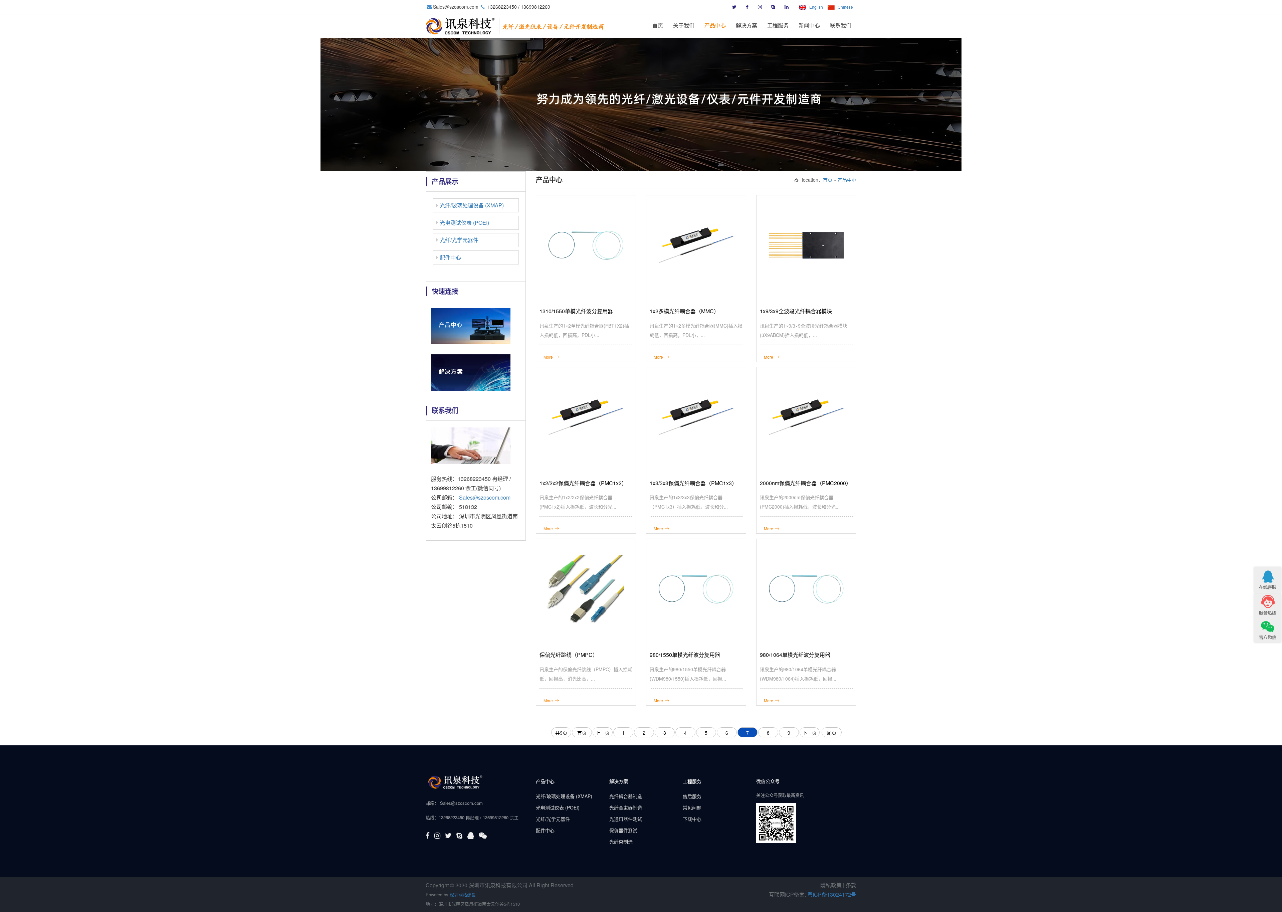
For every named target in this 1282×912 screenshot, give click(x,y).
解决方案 (746, 25)
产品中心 (715, 25)
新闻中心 (809, 25)
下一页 (810, 732)
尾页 (831, 732)
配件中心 (450, 257)
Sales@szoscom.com (455, 6)
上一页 (603, 732)
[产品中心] (470, 325)
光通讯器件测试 (625, 818)
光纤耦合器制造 (625, 796)
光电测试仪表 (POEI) (464, 222)
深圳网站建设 (463, 894)
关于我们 (683, 25)
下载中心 (692, 818)
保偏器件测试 (623, 830)
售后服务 (692, 796)
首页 (657, 25)
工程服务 (778, 25)
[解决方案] (470, 372)
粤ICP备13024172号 (831, 894)
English (816, 7)
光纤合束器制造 (625, 807)
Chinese (845, 7)
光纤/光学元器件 (459, 240)
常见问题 (692, 807)
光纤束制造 (621, 841)
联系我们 (840, 25)
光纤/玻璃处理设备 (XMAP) (472, 205)
